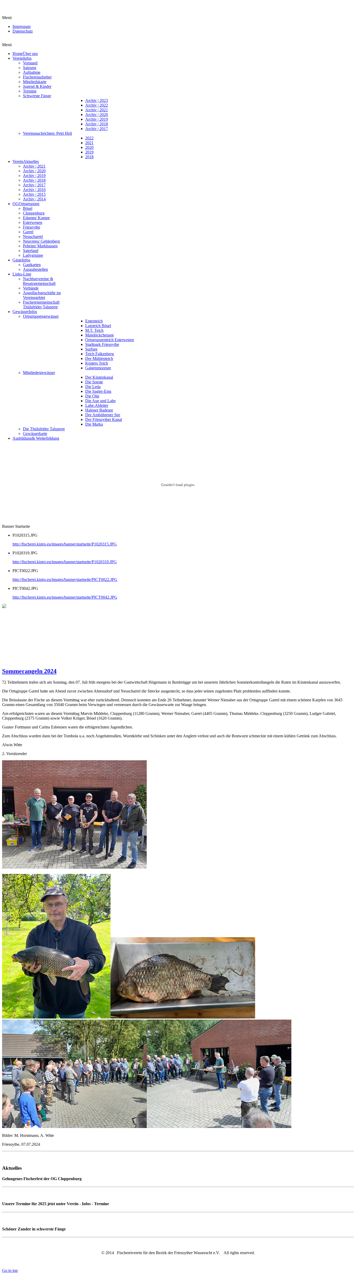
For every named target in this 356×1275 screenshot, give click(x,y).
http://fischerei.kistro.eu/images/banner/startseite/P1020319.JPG (65, 562)
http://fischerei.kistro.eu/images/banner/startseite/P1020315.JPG (65, 544)
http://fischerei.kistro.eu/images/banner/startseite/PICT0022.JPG (65, 579)
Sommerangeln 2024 (29, 671)
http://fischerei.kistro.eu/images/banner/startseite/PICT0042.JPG (65, 597)
